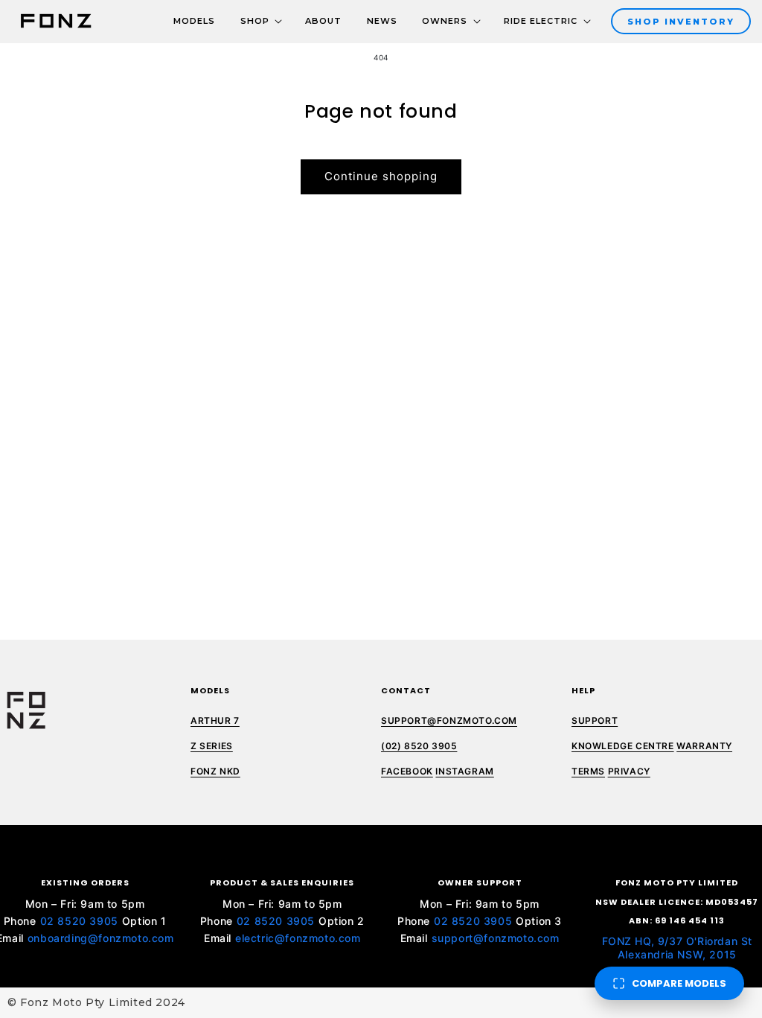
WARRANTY (704, 745)
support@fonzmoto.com (496, 938)
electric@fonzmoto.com (298, 938)
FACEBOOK (407, 771)
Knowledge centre (623, 745)
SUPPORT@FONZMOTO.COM (449, 720)
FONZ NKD (215, 771)
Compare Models (679, 983)
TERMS (588, 771)
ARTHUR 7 (215, 720)
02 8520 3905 (79, 920)
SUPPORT (595, 720)
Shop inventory (680, 21)
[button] (255, 21)
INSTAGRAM (464, 771)
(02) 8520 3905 (419, 745)
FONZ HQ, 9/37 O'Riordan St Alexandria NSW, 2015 (677, 948)
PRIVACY (629, 771)
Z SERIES (211, 745)
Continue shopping (381, 176)
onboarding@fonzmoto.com (101, 938)
